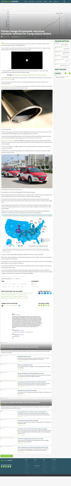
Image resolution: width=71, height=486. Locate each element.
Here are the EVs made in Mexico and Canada (28, 420)
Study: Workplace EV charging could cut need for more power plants (14, 298)
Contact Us (54, 463)
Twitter (19, 279)
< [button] (65, 73)
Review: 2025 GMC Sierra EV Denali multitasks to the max (31, 373)
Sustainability (27, 464)
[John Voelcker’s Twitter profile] (18, 305)
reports (8, 86)
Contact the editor (35, 286)
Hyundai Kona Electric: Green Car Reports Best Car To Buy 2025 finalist (65, 65)
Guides (50, 1)
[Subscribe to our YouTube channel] (46, 305)
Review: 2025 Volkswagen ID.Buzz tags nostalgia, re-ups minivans (19, 347)
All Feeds (44, 461)
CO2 (9, 284)
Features (26, 473)
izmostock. (43, 475)
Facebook (14, 279)
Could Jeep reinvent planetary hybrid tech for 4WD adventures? (32, 381)
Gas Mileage (27, 466)
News (25, 1)
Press (53, 464)
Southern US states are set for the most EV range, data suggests (32, 428)
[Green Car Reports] (9, 1)
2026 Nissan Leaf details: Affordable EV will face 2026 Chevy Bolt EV (20, 402)
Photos (35, 461)
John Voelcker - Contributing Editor (11, 305)
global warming (23, 284)
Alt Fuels (26, 470)
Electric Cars (39, 1)
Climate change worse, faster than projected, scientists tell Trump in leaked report (29, 75)
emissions (14, 284)
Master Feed (45, 463)
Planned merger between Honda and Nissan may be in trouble (66, 53)
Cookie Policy (54, 469)
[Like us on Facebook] (39, 305)
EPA (18, 284)
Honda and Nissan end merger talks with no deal (67, 49)
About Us (53, 461)
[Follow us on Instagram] (43, 305)
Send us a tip (34, 283)
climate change (4, 284)
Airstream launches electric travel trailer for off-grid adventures (65, 44)
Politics (17, 286)
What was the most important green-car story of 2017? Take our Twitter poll (16, 293)
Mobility (26, 463)
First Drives (31, 1)
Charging (26, 461)
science (22, 286)
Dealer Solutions (37, 467)
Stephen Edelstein (21, 386)
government (4, 286)
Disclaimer (54, 467)
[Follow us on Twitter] (41, 305)
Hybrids (45, 1)
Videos (35, 463)
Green (9, 286)
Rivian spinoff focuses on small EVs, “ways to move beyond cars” (32, 411)
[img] (39, 293)
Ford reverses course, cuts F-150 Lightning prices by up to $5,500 (14, 296)
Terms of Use (54, 466)
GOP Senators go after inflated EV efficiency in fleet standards (13, 294)
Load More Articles (7, 456)
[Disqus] (27, 326)
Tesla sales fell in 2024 (67, 61)
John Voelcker (6, 37)
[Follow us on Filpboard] (48, 305)
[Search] (67, 1)
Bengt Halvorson (4, 348)
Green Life (56, 1)
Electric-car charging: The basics (25, 364)
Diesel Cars (27, 472)
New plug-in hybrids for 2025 (24, 356)
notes (8, 140)
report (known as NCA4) (7, 79)
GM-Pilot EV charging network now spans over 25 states (30, 438)
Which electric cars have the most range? (27, 390)
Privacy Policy (54, 470)
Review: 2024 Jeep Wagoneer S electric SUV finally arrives (65, 57)
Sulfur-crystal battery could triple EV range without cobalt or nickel (33, 447)
